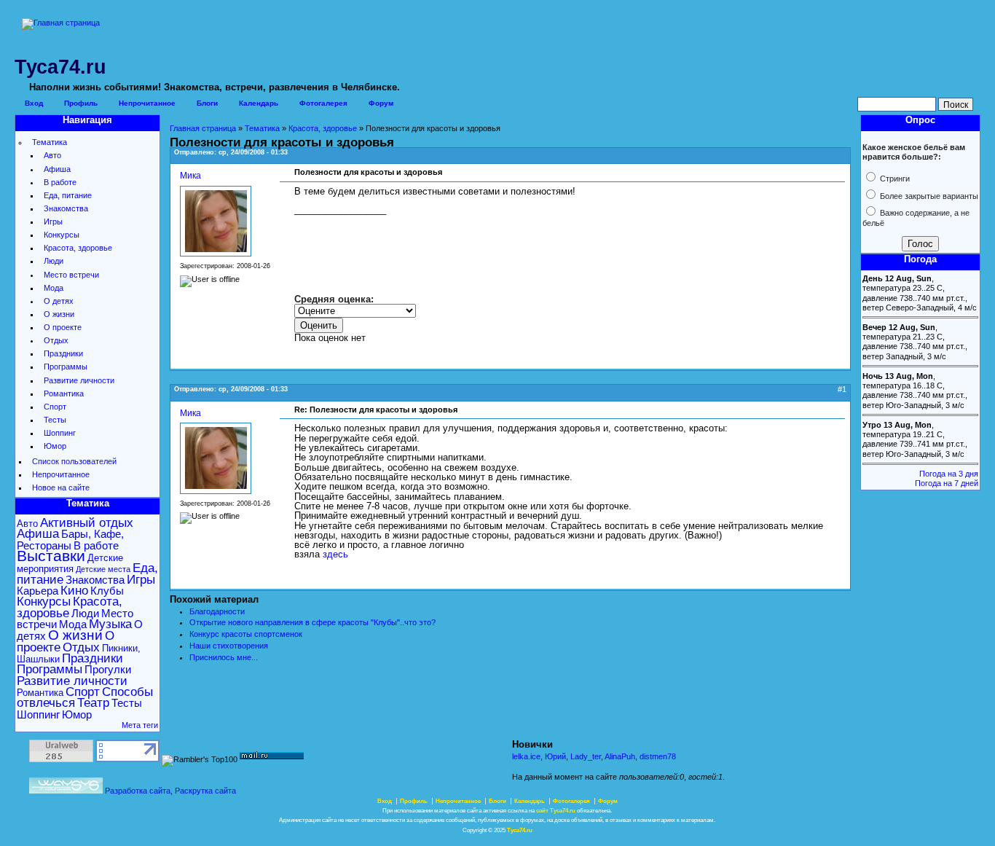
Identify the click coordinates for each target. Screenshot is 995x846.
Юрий (555, 756)
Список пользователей (74, 461)
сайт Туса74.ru (555, 810)
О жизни (59, 314)
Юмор (55, 446)
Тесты (55, 419)
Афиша (57, 169)
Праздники (63, 353)
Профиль (81, 103)
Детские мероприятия (70, 563)
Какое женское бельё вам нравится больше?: (913, 152)
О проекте (63, 327)
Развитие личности (79, 380)
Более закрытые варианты (928, 196)
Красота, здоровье (78, 247)
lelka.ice (526, 756)
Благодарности (217, 611)
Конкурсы (61, 234)
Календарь (258, 103)
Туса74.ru (519, 830)
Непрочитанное (147, 103)
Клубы (107, 590)
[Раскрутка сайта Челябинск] (66, 790)
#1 (842, 389)
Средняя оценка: (334, 299)
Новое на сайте (61, 487)
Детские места (103, 569)
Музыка (110, 624)
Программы (65, 366)
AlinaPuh (620, 756)
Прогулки (107, 669)
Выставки (51, 556)
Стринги (894, 178)
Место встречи (71, 274)
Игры (53, 221)
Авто (52, 155)
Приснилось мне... (223, 657)
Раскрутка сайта (205, 790)
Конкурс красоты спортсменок (245, 634)
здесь (335, 554)
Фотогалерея (323, 103)
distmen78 (658, 756)
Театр (93, 703)
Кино (74, 591)
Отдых (56, 340)
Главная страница (203, 128)
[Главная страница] (61, 22)
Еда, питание (68, 195)
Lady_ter (585, 756)
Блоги (207, 103)
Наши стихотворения (228, 645)
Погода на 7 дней (946, 483)
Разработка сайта (137, 790)
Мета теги (140, 725)
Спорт (55, 406)
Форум (381, 103)
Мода (53, 287)
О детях (59, 301)
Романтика (64, 393)
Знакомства (66, 208)
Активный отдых (86, 523)
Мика (190, 175)
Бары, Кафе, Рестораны (70, 539)
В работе (60, 182)
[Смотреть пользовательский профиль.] (215, 253)
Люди (53, 260)
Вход (34, 103)
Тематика (49, 142)
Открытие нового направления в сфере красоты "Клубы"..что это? (312, 622)
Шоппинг (60, 432)
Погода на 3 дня (948, 473)
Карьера (37, 590)
